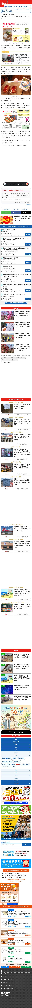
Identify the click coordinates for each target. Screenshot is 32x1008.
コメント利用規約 (27, 204)
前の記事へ (7, 209)
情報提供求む (5, 976)
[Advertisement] (16, 381)
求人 (14, 8)
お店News (25, 8)
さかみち (9, 362)
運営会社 (4, 973)
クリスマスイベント (6, 357)
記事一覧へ (16, 209)
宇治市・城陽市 (25, 764)
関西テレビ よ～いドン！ (7, 359)
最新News (8, 8)
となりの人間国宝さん (15, 357)
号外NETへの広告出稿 (7, 979)
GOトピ (2, 8)
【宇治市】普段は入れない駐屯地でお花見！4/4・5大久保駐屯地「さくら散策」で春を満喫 (22, 698)
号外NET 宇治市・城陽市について (9, 988)
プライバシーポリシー (7, 985)
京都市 (14, 758)
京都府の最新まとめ (6, 758)
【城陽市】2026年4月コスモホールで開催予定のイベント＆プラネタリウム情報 (22, 687)
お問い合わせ (5, 982)
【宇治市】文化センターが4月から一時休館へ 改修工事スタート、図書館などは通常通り (22, 666)
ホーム (4, 971)
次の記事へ (25, 209)
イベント (4, 362)
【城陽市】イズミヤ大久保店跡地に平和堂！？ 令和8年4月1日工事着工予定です (22, 406)
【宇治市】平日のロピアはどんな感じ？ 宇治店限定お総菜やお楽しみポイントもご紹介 (22, 466)
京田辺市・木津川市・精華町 (8, 767)
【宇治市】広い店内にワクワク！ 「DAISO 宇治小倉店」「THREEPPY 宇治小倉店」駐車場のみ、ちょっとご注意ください (22, 453)
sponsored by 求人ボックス (23, 226)
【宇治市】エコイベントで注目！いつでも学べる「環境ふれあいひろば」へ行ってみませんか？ (22, 656)
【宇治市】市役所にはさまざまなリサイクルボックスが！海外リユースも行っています (22, 606)
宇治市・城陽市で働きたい (10, 226)
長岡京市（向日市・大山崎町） (10, 764)
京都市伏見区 (17, 761)
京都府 (12, 14)
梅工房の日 (23, 357)
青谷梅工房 (15, 359)
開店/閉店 (19, 8)
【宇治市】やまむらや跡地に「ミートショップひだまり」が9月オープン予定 (22, 528)
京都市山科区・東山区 (7, 761)
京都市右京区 (21, 758)
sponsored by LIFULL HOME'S (23, 906)
